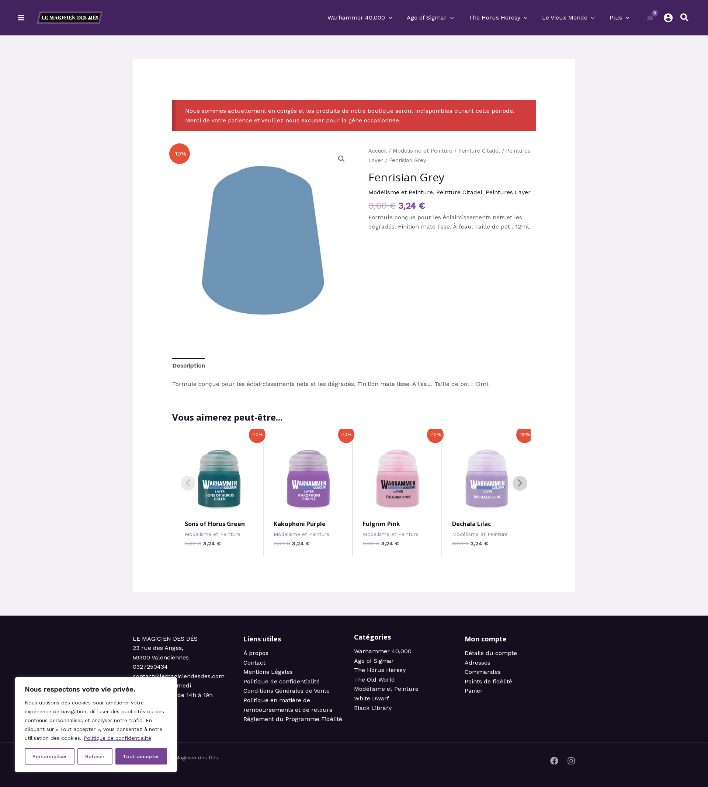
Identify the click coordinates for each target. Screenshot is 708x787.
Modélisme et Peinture (422, 150)
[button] (388, 17)
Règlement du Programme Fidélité (292, 718)
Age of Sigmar (374, 660)
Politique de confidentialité (117, 738)
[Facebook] (554, 761)
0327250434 (150, 666)
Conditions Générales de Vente (286, 690)
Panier (474, 690)
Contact (254, 662)
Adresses (477, 662)
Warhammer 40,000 (383, 651)
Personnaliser (49, 756)
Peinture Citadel (479, 150)
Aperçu (220, 506)
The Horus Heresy (380, 669)
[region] (96, 724)
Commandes (483, 671)
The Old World (374, 679)
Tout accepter (141, 756)
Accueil (377, 150)
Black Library (373, 707)
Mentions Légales (268, 671)
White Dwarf (371, 698)
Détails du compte (491, 653)
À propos (255, 653)
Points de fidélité (488, 681)
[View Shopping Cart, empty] (650, 18)
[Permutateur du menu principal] (21, 17)
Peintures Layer (508, 192)
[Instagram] (571, 761)
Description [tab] (188, 365)
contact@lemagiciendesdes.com (179, 676)
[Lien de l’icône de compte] (668, 17)
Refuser (95, 756)
